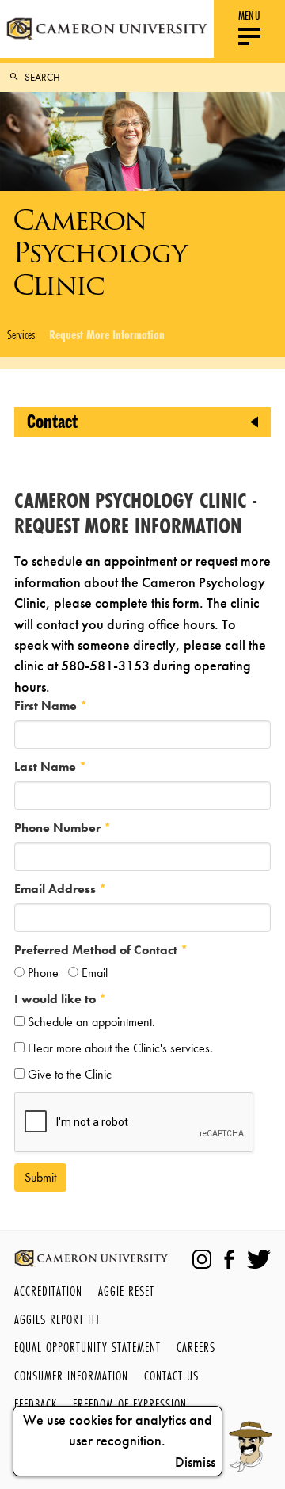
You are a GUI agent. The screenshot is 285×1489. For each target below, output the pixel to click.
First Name (47, 705)
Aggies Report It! (57, 1319)
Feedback (35, 1404)
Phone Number (59, 827)
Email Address (56, 888)
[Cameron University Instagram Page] (201, 1259)
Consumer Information (71, 1375)
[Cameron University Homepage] (106, 28)
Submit (40, 1177)
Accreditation (48, 1290)
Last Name (46, 766)
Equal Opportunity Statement (87, 1347)
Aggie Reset (126, 1290)
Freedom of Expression (130, 1404)
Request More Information (107, 334)
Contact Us (171, 1375)
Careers (196, 1347)
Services (21, 334)
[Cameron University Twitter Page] (259, 1259)
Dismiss (195, 1462)
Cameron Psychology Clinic (99, 252)
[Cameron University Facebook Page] (229, 1259)
